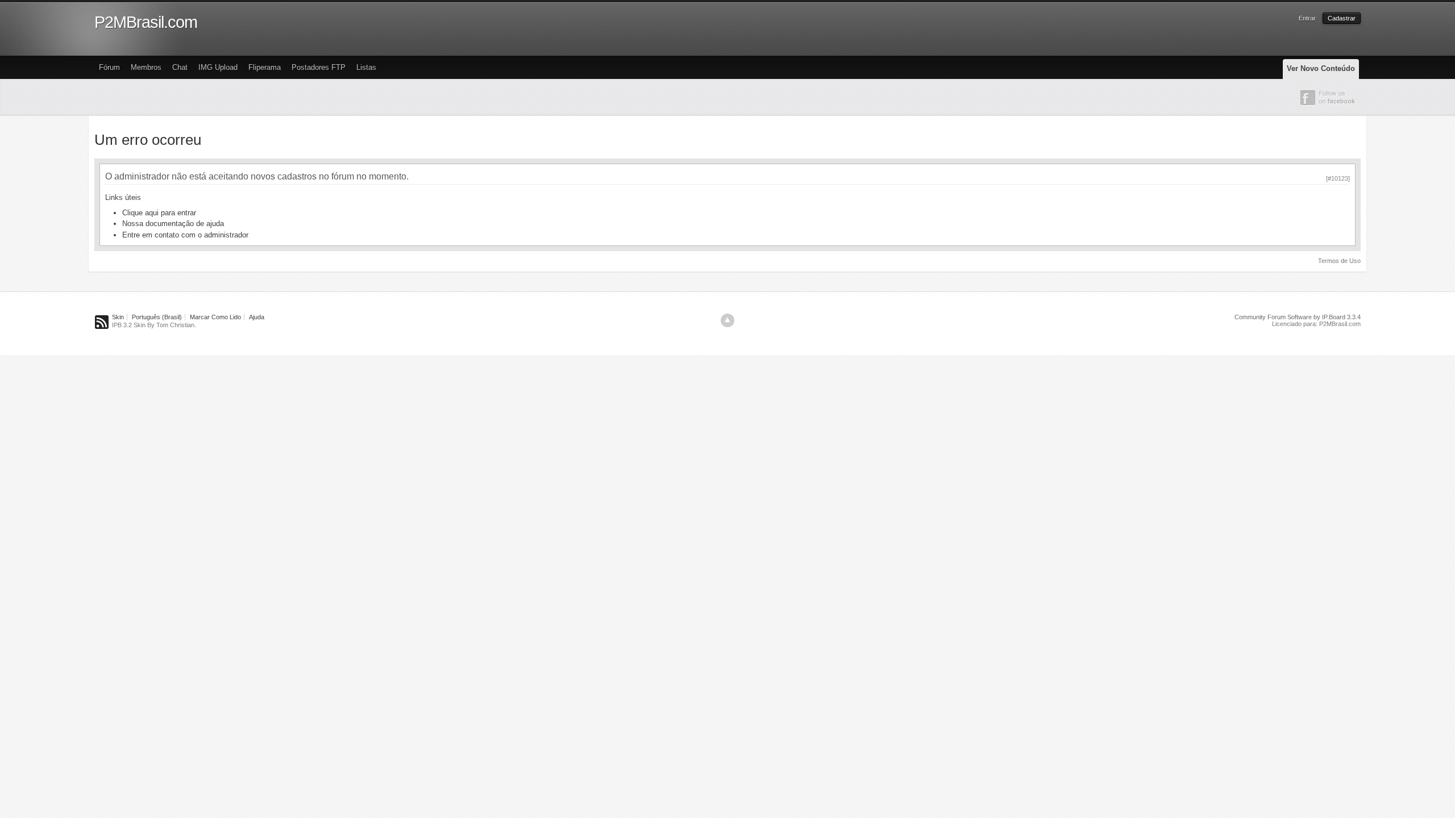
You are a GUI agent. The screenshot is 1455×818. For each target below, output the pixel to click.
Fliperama (264, 67)
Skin (118, 317)
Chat (180, 67)
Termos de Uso (1339, 260)
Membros (146, 67)
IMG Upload (218, 67)
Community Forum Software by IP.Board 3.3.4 (1297, 317)
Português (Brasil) (157, 317)
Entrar (1307, 18)
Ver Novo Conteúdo (1321, 68)
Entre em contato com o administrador (185, 235)
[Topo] (727, 320)
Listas (366, 67)
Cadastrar (1342, 18)
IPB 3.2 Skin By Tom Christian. (154, 325)
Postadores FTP (319, 67)
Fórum (109, 67)
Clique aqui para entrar (159, 212)
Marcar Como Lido (215, 317)
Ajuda (256, 317)
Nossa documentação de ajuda (173, 223)
